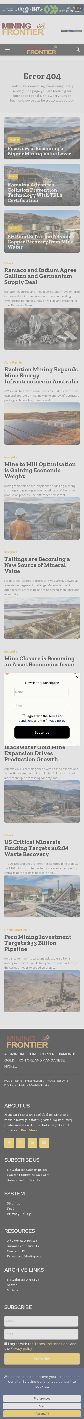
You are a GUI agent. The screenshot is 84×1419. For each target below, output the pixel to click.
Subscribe (42, 732)
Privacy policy (55, 720)
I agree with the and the (42, 718)
